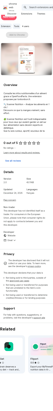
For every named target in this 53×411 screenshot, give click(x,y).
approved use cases (19, 280)
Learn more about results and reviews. (22, 152)
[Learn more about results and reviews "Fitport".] (38, 362)
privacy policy (34, 266)
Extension (5, 26)
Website (11, 235)
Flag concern (10, 200)
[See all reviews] (13, 160)
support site (39, 317)
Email (10, 240)
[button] (26, 59)
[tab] (12, 13)
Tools (16, 26)
